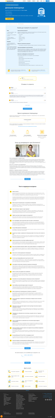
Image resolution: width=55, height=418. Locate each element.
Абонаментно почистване (20, 408)
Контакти (5, 396)
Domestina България (32, 413)
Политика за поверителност (33, 398)
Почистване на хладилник (42, 386)
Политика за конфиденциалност (33, 397)
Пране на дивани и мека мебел (20, 399)
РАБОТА (28, 390)
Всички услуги (18, 394)
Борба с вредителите (19, 403)
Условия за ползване (32, 394)
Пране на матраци (41, 381)
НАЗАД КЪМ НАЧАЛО (27, 108)
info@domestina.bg (47, 395)
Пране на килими (28, 386)
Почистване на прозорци (29, 376)
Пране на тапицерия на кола (20, 404)
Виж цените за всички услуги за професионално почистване (27, 126)
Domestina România (19, 413)
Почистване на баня (41, 376)
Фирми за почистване (7, 398)
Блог (4, 405)
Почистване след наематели (20, 398)
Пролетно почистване (15, 386)
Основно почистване (28, 371)
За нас (5, 395)
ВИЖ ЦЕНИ (9, 18)
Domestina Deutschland (7, 413)
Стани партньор (6, 402)
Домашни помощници (7, 399)
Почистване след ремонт (15, 371)
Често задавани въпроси (7, 397)
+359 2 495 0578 (28, 355)
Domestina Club (6, 394)
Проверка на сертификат (7, 403)
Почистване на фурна (14, 381)
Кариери (5, 401)
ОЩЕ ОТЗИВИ (27, 105)
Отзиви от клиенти (6, 400)
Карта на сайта (6, 404)
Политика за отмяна (31, 401)
